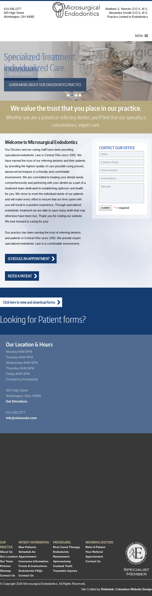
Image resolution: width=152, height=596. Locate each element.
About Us (6, 551)
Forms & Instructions (33, 566)
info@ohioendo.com (21, 418)
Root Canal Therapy (66, 547)
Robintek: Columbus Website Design (126, 589)
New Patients (27, 547)
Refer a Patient (21, 73)
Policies (5, 566)
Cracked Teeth (62, 566)
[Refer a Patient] (80, 95)
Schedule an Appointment (29, 258)
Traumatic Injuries (65, 570)
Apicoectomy (62, 561)
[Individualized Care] (76, 95)
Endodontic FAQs (31, 570)
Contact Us (7, 575)
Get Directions (16, 401)
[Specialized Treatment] (68, 95)
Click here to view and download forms (29, 302)
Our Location (9, 556)
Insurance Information (33, 561)
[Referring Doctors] (72, 95)
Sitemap (5, 570)
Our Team (6, 561)
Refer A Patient (95, 547)
